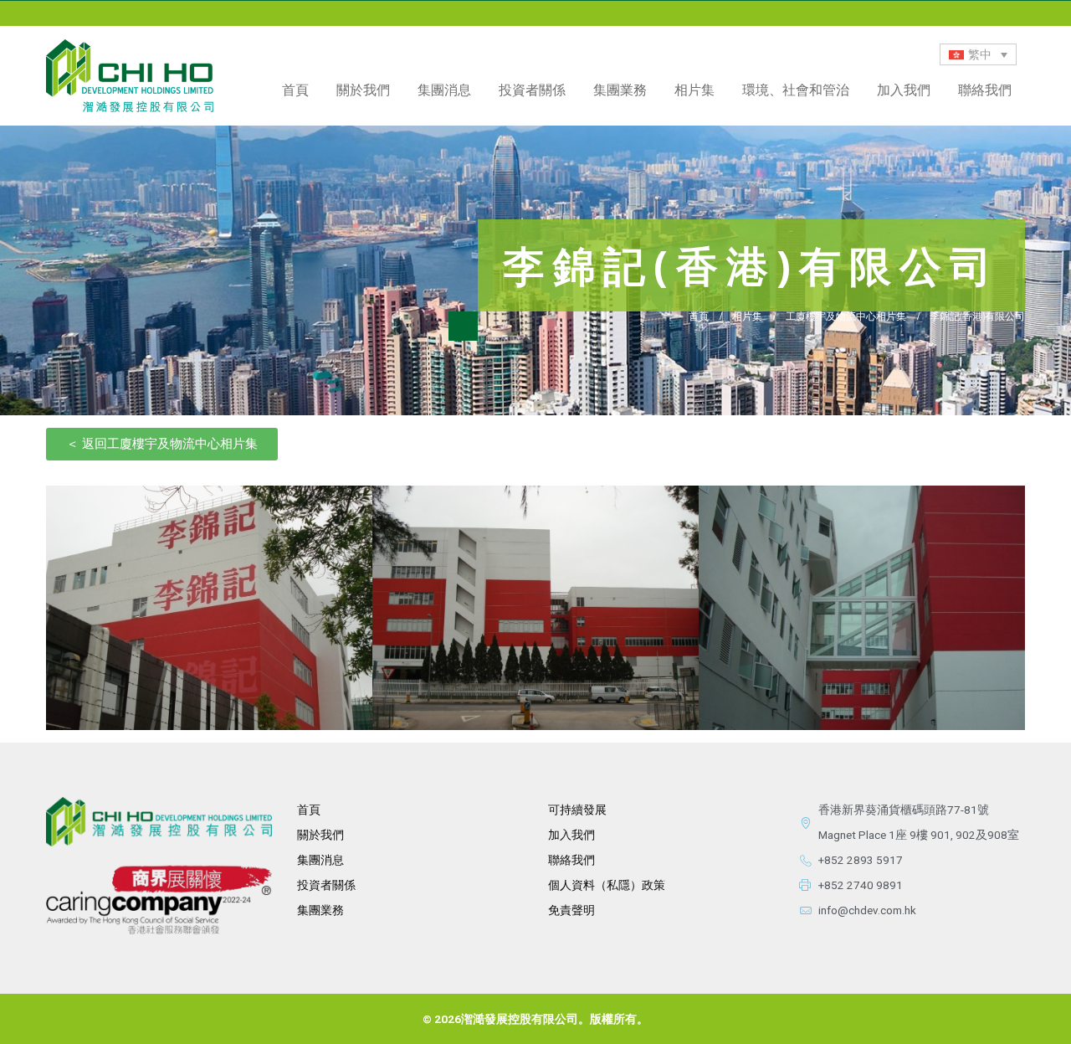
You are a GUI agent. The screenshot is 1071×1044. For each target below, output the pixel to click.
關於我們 (320, 834)
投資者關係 (326, 884)
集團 (308, 910)
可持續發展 (577, 809)
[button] (162, 444)
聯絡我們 (985, 89)
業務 (332, 910)
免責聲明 (571, 910)
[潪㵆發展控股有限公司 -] (129, 75)
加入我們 (903, 89)
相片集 (694, 89)
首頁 (295, 89)
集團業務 (620, 89)
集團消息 (444, 89)
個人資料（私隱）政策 (606, 884)
